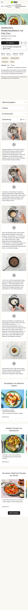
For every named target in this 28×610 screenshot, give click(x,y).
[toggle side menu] (2, 2)
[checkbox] (1, 38)
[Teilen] (25, 42)
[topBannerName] (14, 11)
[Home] (2, 6)
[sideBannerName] (14, 90)
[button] (14, 108)
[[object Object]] (21, 42)
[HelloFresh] (14, 2)
